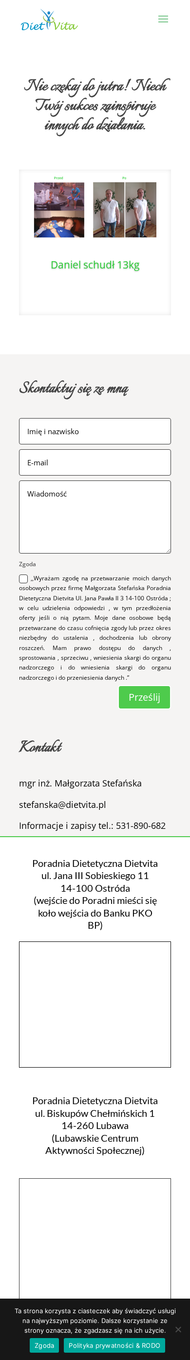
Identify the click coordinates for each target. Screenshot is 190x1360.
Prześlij (144, 697)
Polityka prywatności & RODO (114, 1345)
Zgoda (44, 1345)
